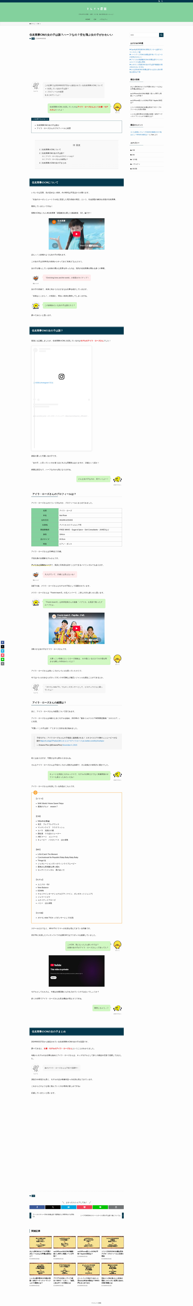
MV (133, 155)
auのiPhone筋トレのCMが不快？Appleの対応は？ (146, 102)
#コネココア (65, 741)
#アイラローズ (76, 741)
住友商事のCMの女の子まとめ (54, 163)
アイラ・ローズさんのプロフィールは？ (60, 156)
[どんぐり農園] (96, 8)
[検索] (162, 1)
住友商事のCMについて (51, 149)
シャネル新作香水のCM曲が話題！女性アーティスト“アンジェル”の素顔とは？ (146, 115)
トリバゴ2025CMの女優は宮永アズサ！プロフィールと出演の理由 (145, 108)
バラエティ (136, 164)
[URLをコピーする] (116, 1207)
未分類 (134, 169)
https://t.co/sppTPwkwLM (50, 741)
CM (33, 38)
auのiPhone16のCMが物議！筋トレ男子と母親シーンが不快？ (146, 95)
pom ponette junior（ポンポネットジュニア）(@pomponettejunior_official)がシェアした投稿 (65, 416)
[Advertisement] (76, 62)
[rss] (159, 1)
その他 (134, 159)
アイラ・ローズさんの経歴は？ (57, 159)
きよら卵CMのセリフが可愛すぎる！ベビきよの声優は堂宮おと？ (146, 88)
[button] (37, 1207)
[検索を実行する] (161, 35)
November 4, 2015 (70, 745)
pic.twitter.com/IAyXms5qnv (93, 741)
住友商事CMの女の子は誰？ (53, 153)
